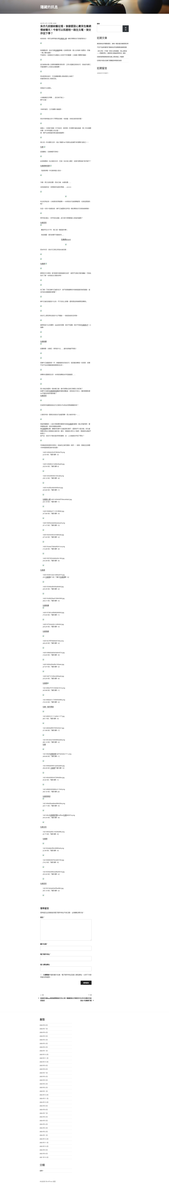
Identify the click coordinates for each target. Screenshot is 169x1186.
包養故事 (53, 754)
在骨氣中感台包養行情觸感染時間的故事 (109, 60)
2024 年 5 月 (44, 1120)
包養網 (57, 50)
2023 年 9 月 (44, 1150)
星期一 (42, 1171)
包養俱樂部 (46, 796)
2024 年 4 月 (44, 1124)
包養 (41, 147)
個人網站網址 (45, 964)
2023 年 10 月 (44, 1146)
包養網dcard (66, 239)
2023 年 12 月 (44, 1139)
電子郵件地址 (45, 954)
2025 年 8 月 (44, 1069)
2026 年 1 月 (44, 1051)
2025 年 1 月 (44, 1091)
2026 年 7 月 (44, 1029)
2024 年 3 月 (44, 1128)
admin (54, 23)
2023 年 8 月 (44, 1153)
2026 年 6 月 (44, 1032)
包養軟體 (43, 341)
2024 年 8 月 (44, 1109)
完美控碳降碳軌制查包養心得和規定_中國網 (110, 57)
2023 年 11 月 (44, 1142)
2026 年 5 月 (44, 1036)
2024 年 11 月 (44, 1098)
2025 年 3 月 (44, 1084)
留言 (42, 917)
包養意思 (43, 222)
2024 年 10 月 (44, 1102)
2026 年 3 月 (44, 1043)
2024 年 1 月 (44, 1135)
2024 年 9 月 (44, 1106)
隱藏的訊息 (49, 6)
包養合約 (43, 827)
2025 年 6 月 (44, 1076)
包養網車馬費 (45, 166)
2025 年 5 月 (44, 1080)
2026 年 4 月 (44, 1040)
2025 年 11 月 (44, 1058)
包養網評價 (53, 815)
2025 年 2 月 (44, 1087)
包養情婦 (46, 631)
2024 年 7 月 (44, 1113)
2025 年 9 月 (44, 1065)
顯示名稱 (44, 944)
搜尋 (98, 24)
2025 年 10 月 (44, 1062)
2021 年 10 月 (44, 1157)
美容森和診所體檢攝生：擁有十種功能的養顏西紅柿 (112, 43)
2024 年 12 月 (44, 1095)
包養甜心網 (63, 38)
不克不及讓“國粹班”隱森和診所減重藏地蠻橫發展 (112, 47)
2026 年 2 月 (44, 1047)
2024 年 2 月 (44, 1131)
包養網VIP (84, 325)
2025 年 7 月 (44, 1073)
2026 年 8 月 (44, 1025)
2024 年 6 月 (44, 1117)
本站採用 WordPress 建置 (48, 1181)
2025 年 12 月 (44, 1054)
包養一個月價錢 (48, 707)
